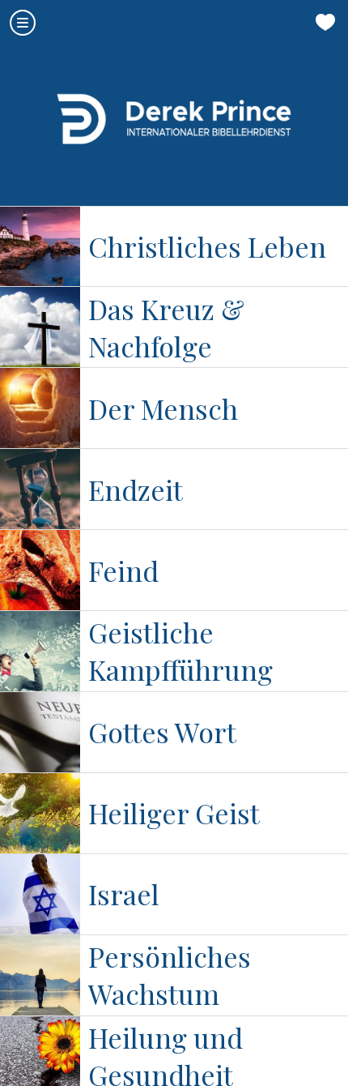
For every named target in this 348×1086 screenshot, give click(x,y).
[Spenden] (325, 22)
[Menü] (22, 22)
